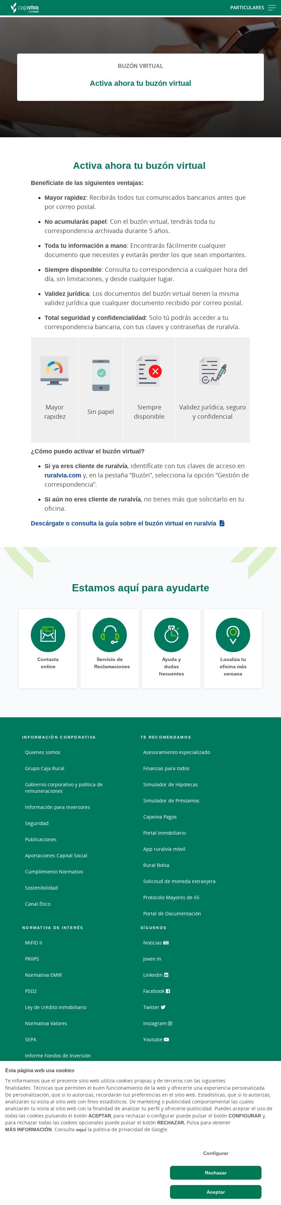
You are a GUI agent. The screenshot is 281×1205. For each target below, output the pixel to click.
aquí (81, 1129)
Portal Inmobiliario (164, 833)
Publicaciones (41, 839)
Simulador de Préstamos (171, 800)
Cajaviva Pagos (160, 816)
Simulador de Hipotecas (170, 784)
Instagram (155, 1023)
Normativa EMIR (43, 975)
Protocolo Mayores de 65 (171, 897)
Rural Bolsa (156, 865)
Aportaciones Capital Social (56, 855)
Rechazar (216, 1173)
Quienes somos (42, 752)
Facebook (154, 991)
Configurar (215, 1153)
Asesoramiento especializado (176, 752)
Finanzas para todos (166, 768)
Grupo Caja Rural (44, 768)
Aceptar (216, 1192)
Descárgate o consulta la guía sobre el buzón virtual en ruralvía (123, 523)
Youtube (153, 1039)
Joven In (152, 958)
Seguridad (37, 823)
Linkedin (153, 975)
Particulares (247, 7)
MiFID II (33, 942)
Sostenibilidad (41, 887)
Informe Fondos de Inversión (58, 1055)
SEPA (30, 1039)
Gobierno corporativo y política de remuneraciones (64, 787)
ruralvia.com (63, 475)
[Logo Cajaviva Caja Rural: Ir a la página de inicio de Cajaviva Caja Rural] (44, 8)
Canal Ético (37, 904)
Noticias (153, 942)
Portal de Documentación (172, 913)
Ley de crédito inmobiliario (55, 1007)
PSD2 (31, 991)
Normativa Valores (46, 1023)
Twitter (152, 1007)
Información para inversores (57, 807)
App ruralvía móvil (164, 849)
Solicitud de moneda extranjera (179, 881)
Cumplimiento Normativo (54, 871)
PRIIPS (32, 958)
